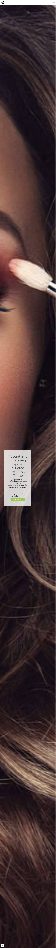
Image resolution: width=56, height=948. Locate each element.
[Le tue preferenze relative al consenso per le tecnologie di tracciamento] (2, 945)
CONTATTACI (17, 499)
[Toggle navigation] (54, 2)
